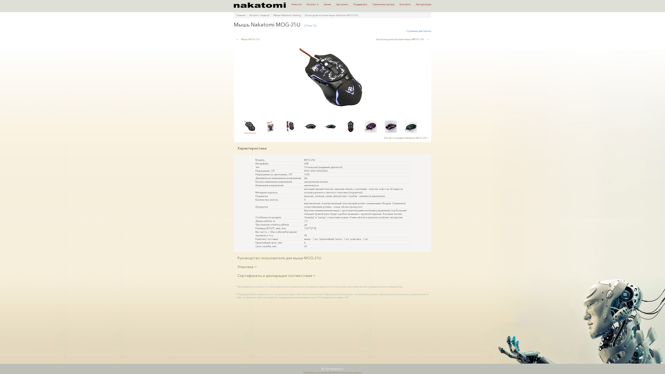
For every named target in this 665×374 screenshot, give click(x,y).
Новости (297, 4)
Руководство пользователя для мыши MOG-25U (279, 258)
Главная (240, 15)
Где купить (342, 4)
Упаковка (245, 267)
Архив (327, 4)
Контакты (405, 4)
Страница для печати (418, 31)
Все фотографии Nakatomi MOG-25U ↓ (406, 137)
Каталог (312, 4)
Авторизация (423, 4)
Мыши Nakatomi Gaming (287, 15)
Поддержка (360, 4)
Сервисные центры (383, 4)
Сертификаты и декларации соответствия (275, 275)
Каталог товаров (259, 15)
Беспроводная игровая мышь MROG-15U (402, 39)
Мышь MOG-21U (248, 39)
